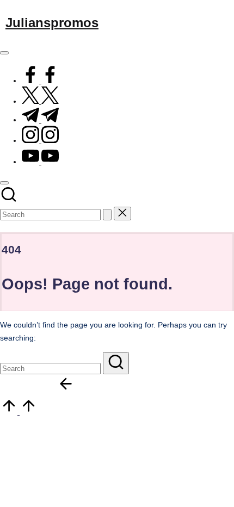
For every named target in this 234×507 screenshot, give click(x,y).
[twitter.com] (40, 101)
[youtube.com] (40, 162)
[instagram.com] (40, 141)
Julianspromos (51, 22)
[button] (107, 214)
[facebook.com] (40, 81)
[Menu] (4, 52)
